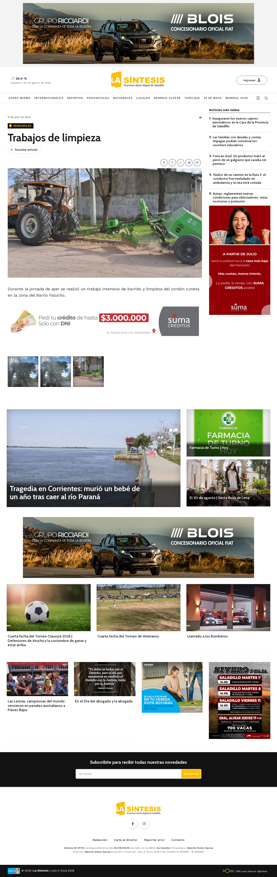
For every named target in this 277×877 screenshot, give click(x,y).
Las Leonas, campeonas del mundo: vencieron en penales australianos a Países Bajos (36, 705)
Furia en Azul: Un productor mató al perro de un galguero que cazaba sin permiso (239, 160)
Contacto (178, 839)
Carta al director (125, 839)
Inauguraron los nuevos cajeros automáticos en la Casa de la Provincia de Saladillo (240, 122)
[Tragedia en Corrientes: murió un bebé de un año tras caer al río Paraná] (93, 458)
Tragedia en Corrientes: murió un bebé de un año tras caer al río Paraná (75, 492)
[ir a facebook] (133, 824)
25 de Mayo (213, 97)
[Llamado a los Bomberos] (228, 607)
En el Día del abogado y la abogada (103, 701)
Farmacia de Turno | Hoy (209, 447)
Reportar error (154, 839)
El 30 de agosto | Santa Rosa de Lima (219, 498)
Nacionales (123, 97)
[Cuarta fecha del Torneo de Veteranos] (138, 607)
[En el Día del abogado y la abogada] (104, 679)
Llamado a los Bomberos (207, 636)
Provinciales (98, 97)
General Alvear (167, 97)
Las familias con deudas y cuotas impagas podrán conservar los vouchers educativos (237, 141)
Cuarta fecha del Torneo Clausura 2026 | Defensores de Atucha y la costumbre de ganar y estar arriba (47, 640)
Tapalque (192, 97)
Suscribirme (191, 773)
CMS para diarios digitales (251, 871)
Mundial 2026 (236, 97)
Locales (143, 97)
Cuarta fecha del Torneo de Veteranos (128, 636)
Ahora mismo (20, 97)
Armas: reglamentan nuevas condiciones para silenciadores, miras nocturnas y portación (240, 197)
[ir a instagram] (144, 824)
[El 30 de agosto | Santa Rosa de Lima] (228, 483)
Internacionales (48, 97)
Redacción (100, 839)
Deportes (75, 97)
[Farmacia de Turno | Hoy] (228, 432)
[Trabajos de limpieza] (23, 371)
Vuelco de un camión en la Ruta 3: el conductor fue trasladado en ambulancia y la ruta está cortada (239, 179)
